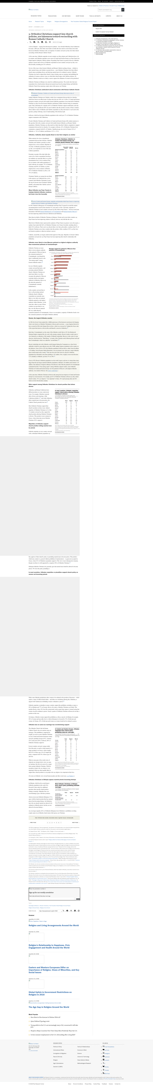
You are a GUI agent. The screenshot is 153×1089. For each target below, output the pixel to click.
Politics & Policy (57, 1046)
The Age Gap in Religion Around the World (49, 1007)
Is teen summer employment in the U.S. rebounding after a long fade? (53, 1035)
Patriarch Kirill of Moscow (70, 211)
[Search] (122, 9)
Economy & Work (82, 1050)
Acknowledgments (101, 52)
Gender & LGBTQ (57, 1066)
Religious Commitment (45, 907)
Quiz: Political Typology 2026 (40, 1021)
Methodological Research (84, 1063)
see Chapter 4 (70, 776)
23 (40, 397)
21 (46, 352)
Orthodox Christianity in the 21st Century (41, 30)
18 (42, 262)
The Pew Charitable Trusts (110, 1079)
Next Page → (76, 822)
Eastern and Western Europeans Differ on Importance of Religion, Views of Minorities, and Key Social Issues (54, 970)
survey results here (52, 370)
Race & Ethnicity (57, 1056)
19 (67, 327)
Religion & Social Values (34, 907)
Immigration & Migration (59, 1053)
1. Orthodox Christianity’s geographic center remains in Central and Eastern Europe (110, 40)
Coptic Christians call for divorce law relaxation (39, 860)
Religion (55, 1060)
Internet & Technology (83, 1056)
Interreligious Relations (34, 905)
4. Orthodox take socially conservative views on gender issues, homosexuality (108, 50)
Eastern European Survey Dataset (105, 32)
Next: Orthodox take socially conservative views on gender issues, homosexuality (54, 818)
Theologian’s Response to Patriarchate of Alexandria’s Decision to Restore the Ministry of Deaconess (54, 880)
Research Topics (36, 16)
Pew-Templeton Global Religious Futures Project (59, 905)
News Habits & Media (83, 1060)
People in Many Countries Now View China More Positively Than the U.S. (54, 1031)
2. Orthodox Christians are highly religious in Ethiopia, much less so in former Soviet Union (108, 43)
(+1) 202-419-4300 (33, 1050)
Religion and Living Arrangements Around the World (54, 925)
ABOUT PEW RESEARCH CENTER (36, 1077)
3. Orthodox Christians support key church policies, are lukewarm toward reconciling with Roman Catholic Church (109, 47)
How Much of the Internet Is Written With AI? (45, 1017)
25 (69, 562)
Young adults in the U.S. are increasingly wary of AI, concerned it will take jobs (54, 1026)
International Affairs (58, 1050)
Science (79, 1053)
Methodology (99, 54)
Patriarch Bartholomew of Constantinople (50, 211)
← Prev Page (32, 822)
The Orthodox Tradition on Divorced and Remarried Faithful (45, 858)
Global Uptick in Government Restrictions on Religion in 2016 (50, 993)
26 (63, 701)
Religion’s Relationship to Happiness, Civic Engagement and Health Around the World (49, 946)
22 (54, 356)
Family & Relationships (83, 1046)
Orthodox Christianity (44, 905)
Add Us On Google (57, 42)
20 (58, 340)
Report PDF (99, 28)
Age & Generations (58, 1063)
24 (47, 401)
